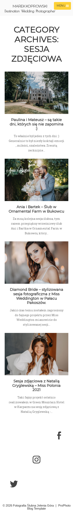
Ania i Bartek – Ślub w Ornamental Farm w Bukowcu (36, 209)
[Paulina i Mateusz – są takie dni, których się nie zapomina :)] (36, 93)
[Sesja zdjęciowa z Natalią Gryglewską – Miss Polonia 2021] (36, 354)
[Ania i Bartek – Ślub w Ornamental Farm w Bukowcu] (36, 180)
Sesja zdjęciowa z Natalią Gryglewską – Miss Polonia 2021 (36, 385)
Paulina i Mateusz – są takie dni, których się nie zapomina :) (36, 124)
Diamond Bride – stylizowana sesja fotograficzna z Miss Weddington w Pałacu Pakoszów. (36, 296)
